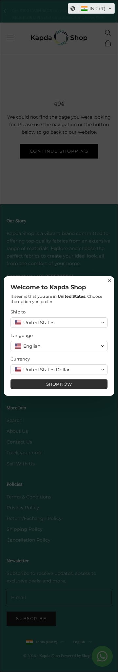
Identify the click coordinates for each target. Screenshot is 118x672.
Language (21, 335)
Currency (20, 358)
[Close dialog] (109, 280)
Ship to (18, 311)
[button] (91, 8)
